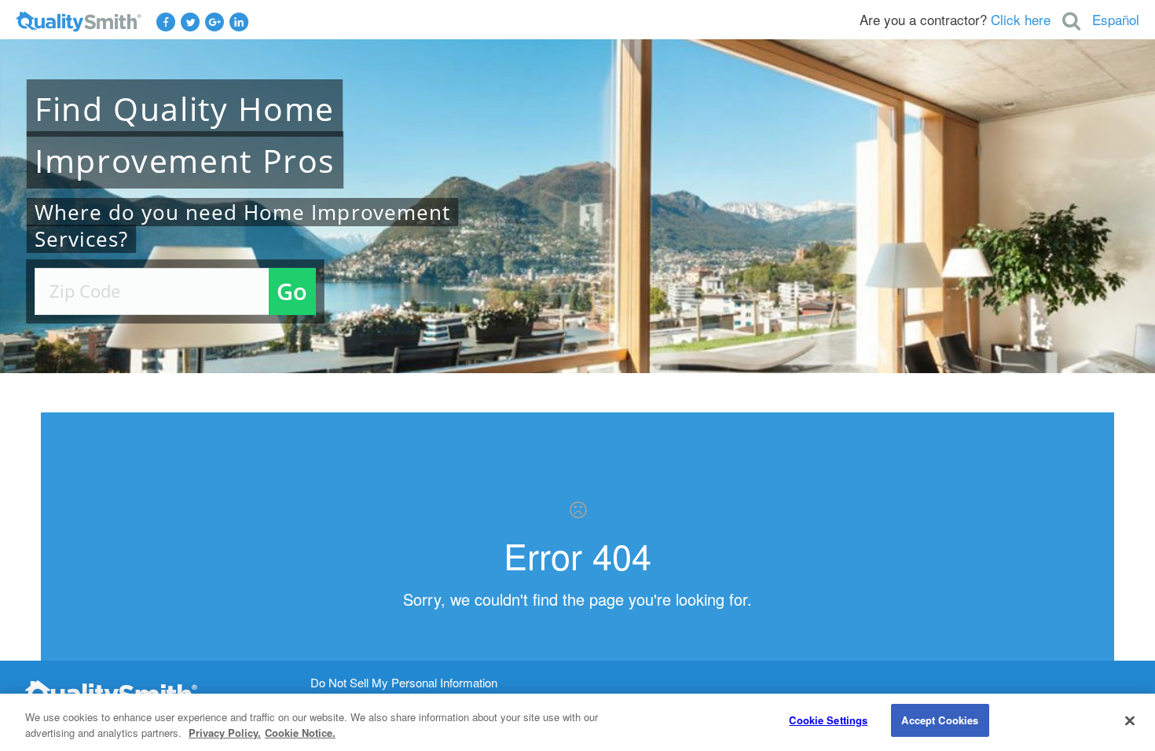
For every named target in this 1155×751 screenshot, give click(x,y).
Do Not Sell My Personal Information (403, 683)
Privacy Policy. (225, 732)
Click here (1020, 19)
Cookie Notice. (300, 732)
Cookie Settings (828, 720)
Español (1115, 19)
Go (292, 291)
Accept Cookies (939, 720)
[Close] (1130, 720)
